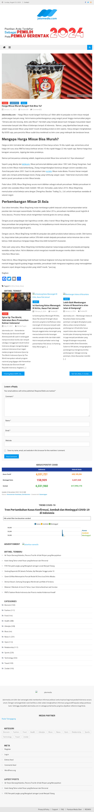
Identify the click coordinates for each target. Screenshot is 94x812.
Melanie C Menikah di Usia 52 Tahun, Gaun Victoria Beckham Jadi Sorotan (31, 587)
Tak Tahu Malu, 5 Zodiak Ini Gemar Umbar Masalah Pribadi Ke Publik (81, 373)
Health (7, 621)
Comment (10, 396)
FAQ (62, 809)
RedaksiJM (24, 109)
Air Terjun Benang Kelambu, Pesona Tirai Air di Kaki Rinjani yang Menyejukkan (33, 555)
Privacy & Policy (43, 809)
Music (7, 631)
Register (8, 749)
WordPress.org (10, 770)
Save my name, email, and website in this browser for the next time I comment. (36, 450)
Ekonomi (8, 605)
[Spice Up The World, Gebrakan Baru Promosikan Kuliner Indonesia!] (16, 301)
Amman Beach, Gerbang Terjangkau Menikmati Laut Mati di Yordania (29, 581)
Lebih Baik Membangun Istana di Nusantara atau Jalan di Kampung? (75, 305)
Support (55, 809)
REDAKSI (88, 809)
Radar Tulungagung (9, 718)
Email (8, 430)
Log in (7, 754)
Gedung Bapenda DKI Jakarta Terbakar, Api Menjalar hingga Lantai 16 (29, 571)
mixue (22, 286)
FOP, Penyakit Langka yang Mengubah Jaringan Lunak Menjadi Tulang (29, 566)
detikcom (26, 164)
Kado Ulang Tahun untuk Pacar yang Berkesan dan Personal (26, 560)
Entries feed (9, 759)
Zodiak (7, 668)
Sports (7, 652)
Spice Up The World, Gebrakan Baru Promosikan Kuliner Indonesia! (15, 320)
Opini (6, 642)
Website (9, 440)
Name (8, 420)
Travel (7, 663)
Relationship (9, 647)
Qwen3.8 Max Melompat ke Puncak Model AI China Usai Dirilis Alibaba (30, 576)
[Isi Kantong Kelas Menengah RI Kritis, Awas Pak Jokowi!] (47, 295)
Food (5, 103)
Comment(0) (37, 109)
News (24, 103)
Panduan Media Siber (74, 809)
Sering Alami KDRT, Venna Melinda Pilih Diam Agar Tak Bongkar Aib (14, 373)
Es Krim (12, 286)
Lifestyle (14, 103)
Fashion (7, 610)
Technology (9, 658)
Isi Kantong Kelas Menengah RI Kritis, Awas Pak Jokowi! (46, 307)
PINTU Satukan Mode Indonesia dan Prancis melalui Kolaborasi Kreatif (30, 592)
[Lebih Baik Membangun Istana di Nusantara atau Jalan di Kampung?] (77, 294)
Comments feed (10, 765)
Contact (26, 2)
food (17, 286)
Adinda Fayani (21, 326)
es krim (49, 171)
